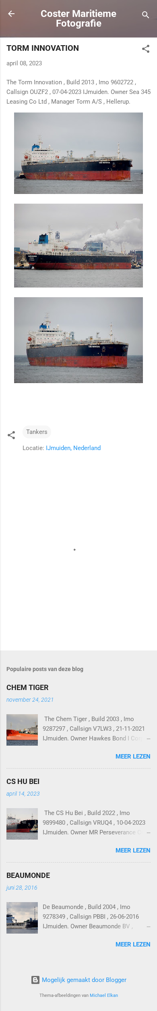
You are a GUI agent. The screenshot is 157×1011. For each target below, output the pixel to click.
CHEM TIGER (27, 687)
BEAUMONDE (28, 875)
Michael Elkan (104, 995)
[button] (146, 50)
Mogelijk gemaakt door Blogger (83, 980)
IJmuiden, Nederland (73, 448)
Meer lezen (133, 756)
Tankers (37, 432)
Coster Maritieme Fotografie (78, 18)
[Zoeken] (146, 16)
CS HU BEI (22, 781)
